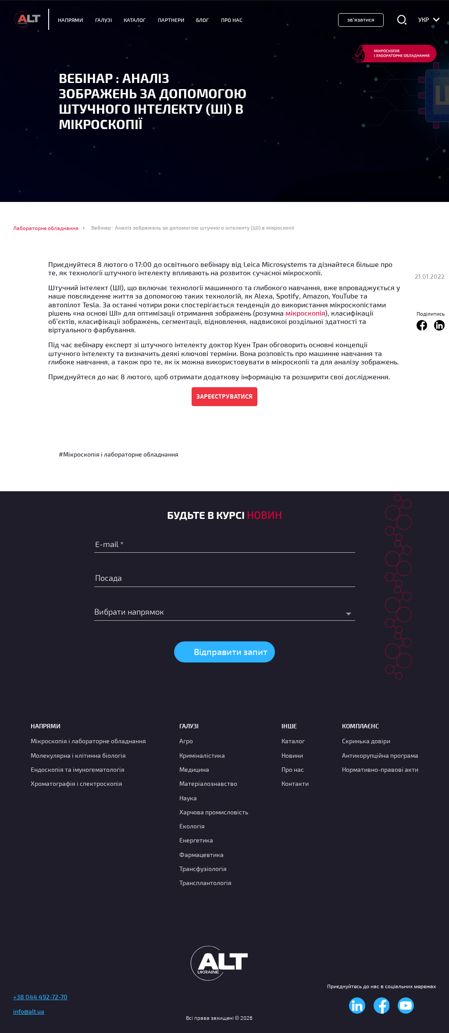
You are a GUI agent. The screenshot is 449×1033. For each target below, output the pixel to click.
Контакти (295, 783)
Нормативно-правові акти (380, 769)
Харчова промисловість (213, 812)
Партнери (171, 20)
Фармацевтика (201, 854)
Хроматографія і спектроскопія (76, 783)
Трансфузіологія (203, 868)
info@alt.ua (28, 1011)
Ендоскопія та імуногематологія (78, 769)
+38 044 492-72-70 (40, 997)
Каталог (135, 20)
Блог (202, 20)
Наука (188, 798)
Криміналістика (202, 755)
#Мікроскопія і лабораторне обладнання (118, 454)
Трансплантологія (205, 882)
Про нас (293, 769)
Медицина (194, 769)
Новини (292, 755)
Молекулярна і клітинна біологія (78, 755)
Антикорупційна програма (380, 755)
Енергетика (196, 840)
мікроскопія (305, 313)
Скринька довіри (366, 741)
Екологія (192, 826)
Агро (186, 741)
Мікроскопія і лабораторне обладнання (88, 741)
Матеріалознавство (208, 783)
